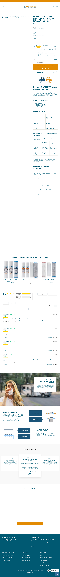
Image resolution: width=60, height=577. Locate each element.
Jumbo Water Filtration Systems (7, 555)
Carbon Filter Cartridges (26, 555)
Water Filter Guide (43, 552)
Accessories (36, 10)
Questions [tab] (13, 303)
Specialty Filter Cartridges (26, 558)
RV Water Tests (24, 562)
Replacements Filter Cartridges (18, 10)
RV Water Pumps (5, 562)
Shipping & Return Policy (44, 565)
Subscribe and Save (42, 45)
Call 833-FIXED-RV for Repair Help (46, 557)
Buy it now (45, 68)
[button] (54, 324)
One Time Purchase (42, 59)
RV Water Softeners (39, 9)
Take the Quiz (46, 10)
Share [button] (6, 324)
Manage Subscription (19, 2)
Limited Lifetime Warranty (44, 568)
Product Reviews (5, 2)
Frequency (39, 49)
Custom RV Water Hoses (26, 563)
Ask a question (45, 185)
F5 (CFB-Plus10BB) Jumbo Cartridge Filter (10, 321)
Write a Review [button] (53, 294)
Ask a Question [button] (42, 294)
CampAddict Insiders (43, 560)
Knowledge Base (12, 2)
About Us (41, 555)
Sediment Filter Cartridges (26, 557)
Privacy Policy (42, 563)
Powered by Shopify (30, 572)
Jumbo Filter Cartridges (26, 560)
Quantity (35, 38)
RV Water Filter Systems (22, 9)
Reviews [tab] (5, 303)
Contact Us (26, 2)
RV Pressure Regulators (6, 560)
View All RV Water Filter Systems (7, 557)
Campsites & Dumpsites (44, 558)
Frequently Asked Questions (45, 562)
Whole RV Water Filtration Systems (8, 552)
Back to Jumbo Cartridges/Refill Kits (31, 523)
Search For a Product (5, 558)
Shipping (34, 28)
